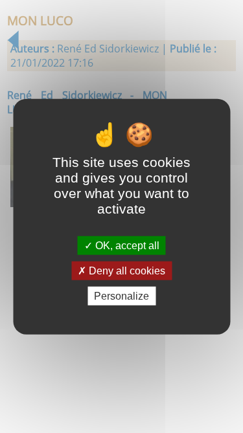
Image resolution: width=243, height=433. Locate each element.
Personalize (121, 296)
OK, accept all (126, 244)
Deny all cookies (125, 270)
